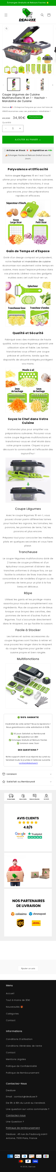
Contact (10, 1020)
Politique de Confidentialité (21, 1066)
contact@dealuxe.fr (28, 763)
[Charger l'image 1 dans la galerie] (13, 84)
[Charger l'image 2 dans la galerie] (28, 84)
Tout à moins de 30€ (18, 1000)
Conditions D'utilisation (19, 1039)
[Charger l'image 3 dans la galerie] (42, 84)
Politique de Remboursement (22, 1072)
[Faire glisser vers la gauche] (3, 85)
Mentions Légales (16, 1059)
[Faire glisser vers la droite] (52, 85)
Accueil (10, 993)
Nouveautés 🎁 (14, 1006)
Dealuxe (31, 1166)
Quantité (6, 122)
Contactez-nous (16, 1115)
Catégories (12, 1013)
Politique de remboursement (23, 1127)
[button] (6, 15)
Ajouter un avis (28, 968)
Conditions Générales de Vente (24, 1045)
